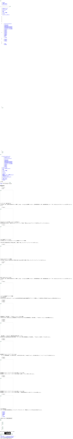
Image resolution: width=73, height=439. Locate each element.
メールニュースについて (6, 176)
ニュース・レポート (6, 14)
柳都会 (5, 35)
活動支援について (5, 175)
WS (5, 36)
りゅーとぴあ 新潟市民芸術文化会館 (6, 437)
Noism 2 (5, 31)
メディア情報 (4, 12)
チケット (4, 10)
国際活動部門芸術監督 (8, 26)
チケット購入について (6, 168)
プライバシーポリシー (10, 436)
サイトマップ (4, 4)
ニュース (4, 172)
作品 (3, 11)
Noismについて (5, 8)
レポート (4, 173)
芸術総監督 (6, 25)
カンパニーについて (8, 23)
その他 (5, 37)
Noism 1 (5, 30)
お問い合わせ (4, 3)
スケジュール (4, 9)
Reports (5, 44)
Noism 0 (5, 29)
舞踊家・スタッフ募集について (8, 174)
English (3, 2)
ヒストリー (6, 24)
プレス (3, 13)
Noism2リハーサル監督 (8, 28)
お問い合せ (2, 436)
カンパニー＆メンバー (6, 156)
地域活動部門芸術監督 (8, 27)
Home (1, 183)
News (5, 43)
